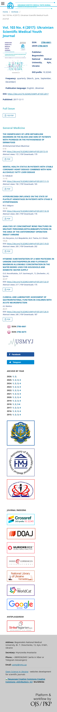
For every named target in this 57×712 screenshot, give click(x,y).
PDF (8, 159)
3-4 (18, 404)
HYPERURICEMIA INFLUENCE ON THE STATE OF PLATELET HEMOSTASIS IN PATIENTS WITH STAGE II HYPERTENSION (27, 199)
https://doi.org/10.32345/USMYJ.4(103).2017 (28, 94)
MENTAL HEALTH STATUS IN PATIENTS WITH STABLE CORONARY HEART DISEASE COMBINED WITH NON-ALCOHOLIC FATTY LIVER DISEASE (28, 169)
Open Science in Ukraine (17, 671)
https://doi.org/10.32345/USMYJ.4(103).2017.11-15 (28, 181)
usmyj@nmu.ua (19, 664)
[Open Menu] (3, 3)
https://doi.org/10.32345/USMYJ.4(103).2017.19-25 (28, 243)
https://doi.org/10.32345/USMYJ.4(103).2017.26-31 (28, 311)
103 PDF (10, 115)
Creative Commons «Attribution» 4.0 (25, 680)
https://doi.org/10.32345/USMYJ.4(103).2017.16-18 (28, 211)
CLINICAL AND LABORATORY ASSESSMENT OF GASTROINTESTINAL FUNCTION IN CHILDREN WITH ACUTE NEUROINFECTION (27, 300)
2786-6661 (46, 42)
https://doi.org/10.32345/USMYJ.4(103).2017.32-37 (28, 281)
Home (5, 12)
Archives (14, 12)
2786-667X (43, 45)
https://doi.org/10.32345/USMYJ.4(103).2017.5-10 (27, 151)
